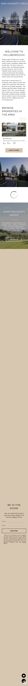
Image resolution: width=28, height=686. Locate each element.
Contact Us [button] (14, 239)
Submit (14, 531)
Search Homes (14, 150)
